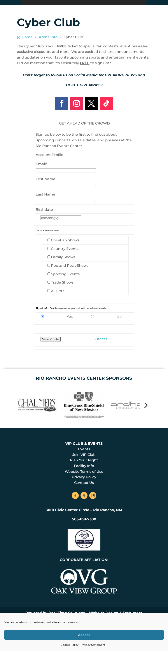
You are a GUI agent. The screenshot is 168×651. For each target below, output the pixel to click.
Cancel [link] (101, 339)
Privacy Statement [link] (93, 644)
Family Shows (63, 257)
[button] (22, 405)
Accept (84, 635)
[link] (25, 37)
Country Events (65, 249)
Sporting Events (65, 274)
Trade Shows (62, 282)
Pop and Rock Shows (69, 265)
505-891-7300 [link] (84, 519)
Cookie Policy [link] (70, 644)
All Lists (57, 291)
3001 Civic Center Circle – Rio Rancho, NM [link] (84, 510)
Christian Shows (65, 240)
